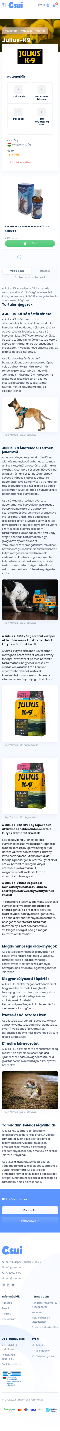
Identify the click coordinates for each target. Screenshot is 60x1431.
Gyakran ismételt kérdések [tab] (30, 277)
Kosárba (32, 243)
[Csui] (12, 1250)
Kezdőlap (11, 31)
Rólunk (6, 1308)
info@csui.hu (13, 1267)
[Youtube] (13, 1285)
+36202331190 (13, 1272)
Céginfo (6, 1313)
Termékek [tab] (44, 271)
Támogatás (28, 1221)
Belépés (40, 1345)
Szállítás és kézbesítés (45, 1327)
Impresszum (9, 1319)
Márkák (41, 31)
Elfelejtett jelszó (44, 1356)
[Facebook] (3, 1285)
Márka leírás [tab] (17, 271)
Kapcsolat (30, 1210)
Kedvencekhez (23, 162)
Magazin (26, 31)
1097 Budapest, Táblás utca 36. (23, 1262)
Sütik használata (11, 1364)
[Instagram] (8, 1285)
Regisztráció (42, 1350)
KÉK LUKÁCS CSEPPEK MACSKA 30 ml (27, 226)
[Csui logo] (15, 5)
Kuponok (37, 1312)
